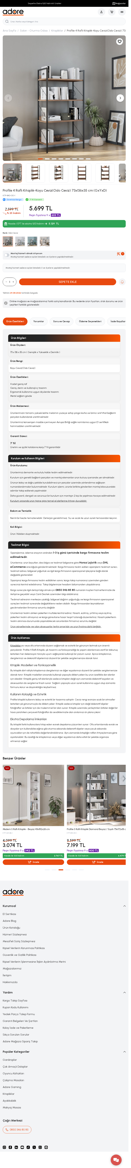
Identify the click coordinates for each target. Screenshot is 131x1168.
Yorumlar (38, 318)
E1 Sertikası (9, 910)
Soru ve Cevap (61, 318)
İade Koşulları (118, 318)
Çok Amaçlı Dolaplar (15, 1062)
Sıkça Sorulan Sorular (16, 1030)
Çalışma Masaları (13, 1076)
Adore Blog (9, 917)
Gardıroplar (10, 1055)
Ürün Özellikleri (15, 318)
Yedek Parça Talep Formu (19, 1010)
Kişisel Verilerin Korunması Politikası (24, 944)
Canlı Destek (42, 591)
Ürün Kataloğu (11, 923)
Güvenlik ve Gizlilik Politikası (19, 951)
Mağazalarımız (12, 964)
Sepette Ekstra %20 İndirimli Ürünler (44, 3)
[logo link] (13, 12)
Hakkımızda (10, 978)
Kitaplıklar (57, 30)
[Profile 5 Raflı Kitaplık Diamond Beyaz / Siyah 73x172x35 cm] (96, 792)
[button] (40, 156)
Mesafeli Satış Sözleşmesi (19, 937)
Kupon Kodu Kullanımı (15, 1003)
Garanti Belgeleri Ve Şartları (20, 1017)
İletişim (7, 971)
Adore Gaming (12, 1083)
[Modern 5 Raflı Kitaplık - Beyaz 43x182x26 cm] (33, 792)
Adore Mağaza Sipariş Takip (20, 1037)
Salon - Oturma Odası (34, 30)
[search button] (7, 21)
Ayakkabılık (9, 1096)
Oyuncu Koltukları (13, 1069)
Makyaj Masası (12, 1103)
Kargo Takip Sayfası (15, 996)
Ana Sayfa (9, 30)
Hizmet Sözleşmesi (15, 930)
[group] (64, 96)
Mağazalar (120, 3)
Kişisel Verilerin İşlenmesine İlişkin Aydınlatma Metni (34, 957)
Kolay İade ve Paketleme (18, 1023)
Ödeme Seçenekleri (90, 318)
